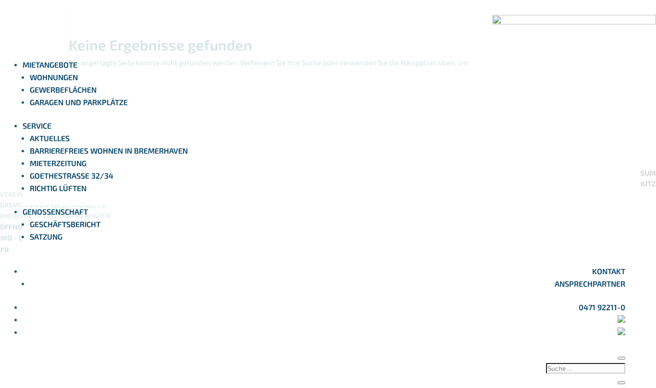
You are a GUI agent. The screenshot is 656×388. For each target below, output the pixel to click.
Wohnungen (54, 77)
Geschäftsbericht (65, 224)
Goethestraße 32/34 (71, 175)
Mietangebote (50, 64)
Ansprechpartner (590, 283)
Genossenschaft (55, 211)
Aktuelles (50, 138)
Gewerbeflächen (63, 89)
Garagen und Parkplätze (79, 102)
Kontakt (608, 271)
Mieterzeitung (58, 163)
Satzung (46, 236)
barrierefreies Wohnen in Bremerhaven (109, 150)
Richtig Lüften (58, 188)
